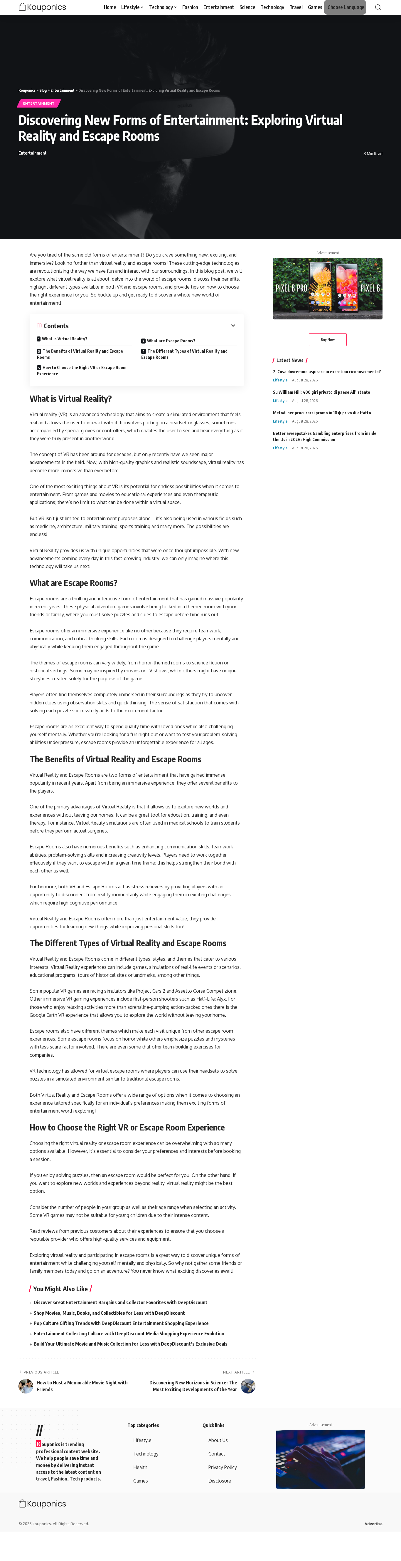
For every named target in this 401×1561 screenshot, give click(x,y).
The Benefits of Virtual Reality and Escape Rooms (80, 354)
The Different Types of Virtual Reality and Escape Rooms (184, 354)
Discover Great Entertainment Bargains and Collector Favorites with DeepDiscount (121, 1302)
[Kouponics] (52, 7)
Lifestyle (280, 380)
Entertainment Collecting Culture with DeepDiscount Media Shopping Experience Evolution (129, 1333)
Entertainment (39, 103)
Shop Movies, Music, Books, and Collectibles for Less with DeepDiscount (109, 1313)
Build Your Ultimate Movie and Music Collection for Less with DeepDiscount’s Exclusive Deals (131, 1344)
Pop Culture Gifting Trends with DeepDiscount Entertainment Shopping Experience (121, 1323)
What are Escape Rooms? (171, 340)
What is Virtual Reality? (64, 338)
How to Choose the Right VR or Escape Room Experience (82, 370)
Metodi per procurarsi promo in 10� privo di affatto (322, 413)
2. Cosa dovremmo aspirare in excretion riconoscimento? (327, 371)
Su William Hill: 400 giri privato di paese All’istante (321, 392)
